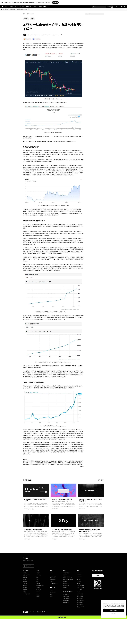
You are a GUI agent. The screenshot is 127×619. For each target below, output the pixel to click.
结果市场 (38, 594)
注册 (112, 6)
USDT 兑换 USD (66, 598)
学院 (24, 14)
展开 (81, 466)
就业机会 (25, 577)
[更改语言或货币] (124, 6)
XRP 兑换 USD (66, 602)
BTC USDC (79, 572)
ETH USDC (79, 575)
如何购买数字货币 (80, 600)
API (50, 575)
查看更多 (100, 480)
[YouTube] (40, 612)
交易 (18, 6)
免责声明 (25, 585)
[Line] (37, 612)
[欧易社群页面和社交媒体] (49, 612)
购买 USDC (65, 575)
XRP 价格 (78, 591)
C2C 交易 (38, 575)
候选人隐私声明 (26, 575)
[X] (30, 612)
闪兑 (37, 577)
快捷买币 (38, 572)
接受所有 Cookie (113, 610)
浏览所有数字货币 (40, 585)
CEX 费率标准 (53, 579)
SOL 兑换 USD (66, 600)
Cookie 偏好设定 (26, 594)
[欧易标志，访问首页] (4, 6)
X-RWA (37, 591)
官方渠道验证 (52, 592)
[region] (113, 609)
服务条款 (25, 581)
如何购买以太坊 (80, 604)
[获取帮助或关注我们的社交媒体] (122, 6)
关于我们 (25, 572)
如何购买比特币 (80, 602)
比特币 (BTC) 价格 (80, 585)
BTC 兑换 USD (66, 594)
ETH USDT (79, 579)
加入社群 (52, 596)
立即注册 (60, 617)
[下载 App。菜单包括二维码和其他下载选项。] (116, 6)
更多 (44, 6)
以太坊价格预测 (80, 596)
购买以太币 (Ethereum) (68, 579)
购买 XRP (65, 587)
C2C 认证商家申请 (53, 583)
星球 (40, 6)
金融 (23, 6)
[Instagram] (44, 612)
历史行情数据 (52, 577)
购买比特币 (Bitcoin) (67, 577)
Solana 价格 (79, 589)
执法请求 (25, 589)
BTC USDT (79, 577)
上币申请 (52, 581)
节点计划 (52, 572)
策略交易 (38, 583)
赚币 (37, 581)
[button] (86, 14)
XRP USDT (79, 583)
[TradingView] (47, 612)
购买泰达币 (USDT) (67, 572)
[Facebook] (42, 612)
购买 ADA (65, 581)
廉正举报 (25, 587)
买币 (11, 6)
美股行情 (38, 596)
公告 (51, 594)
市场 (15, 6)
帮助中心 (52, 589)
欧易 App (25, 591)
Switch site (55, 2)
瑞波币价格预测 (80, 598)
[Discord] (35, 612)
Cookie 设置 (113, 613)
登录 (109, 6)
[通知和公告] (119, 6)
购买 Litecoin (66, 585)
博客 (28, 14)
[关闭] (125, 9)
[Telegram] (33, 612)
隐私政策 (25, 583)
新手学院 (34, 6)
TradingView (39, 589)
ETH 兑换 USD (66, 596)
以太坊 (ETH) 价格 (80, 587)
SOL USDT (79, 581)
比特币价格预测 (80, 594)
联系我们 (25, 579)
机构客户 (28, 6)
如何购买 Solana (80, 606)
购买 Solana (65, 583)
